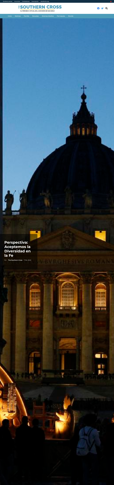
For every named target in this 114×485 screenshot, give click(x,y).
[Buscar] (106, 8)
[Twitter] (102, 8)
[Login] (111, 1)
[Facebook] (98, 8)
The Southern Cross (15, 260)
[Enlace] (41, 8)
